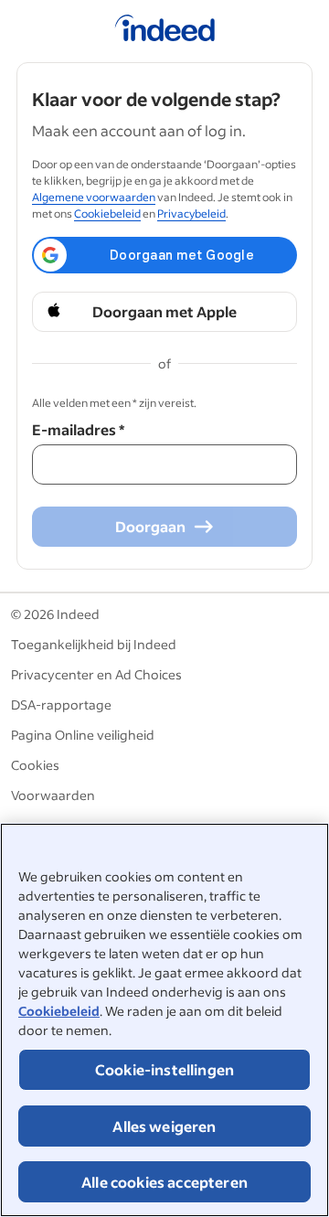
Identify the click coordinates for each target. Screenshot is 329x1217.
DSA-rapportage (61, 704)
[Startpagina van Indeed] (165, 31)
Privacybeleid (191, 213)
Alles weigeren (164, 1126)
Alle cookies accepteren (164, 1181)
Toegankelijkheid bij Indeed (93, 644)
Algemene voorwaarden (93, 197)
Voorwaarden (53, 795)
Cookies (35, 765)
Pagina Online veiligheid (82, 734)
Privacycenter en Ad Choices (96, 674)
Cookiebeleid (59, 1011)
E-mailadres (78, 429)
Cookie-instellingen (164, 1069)
